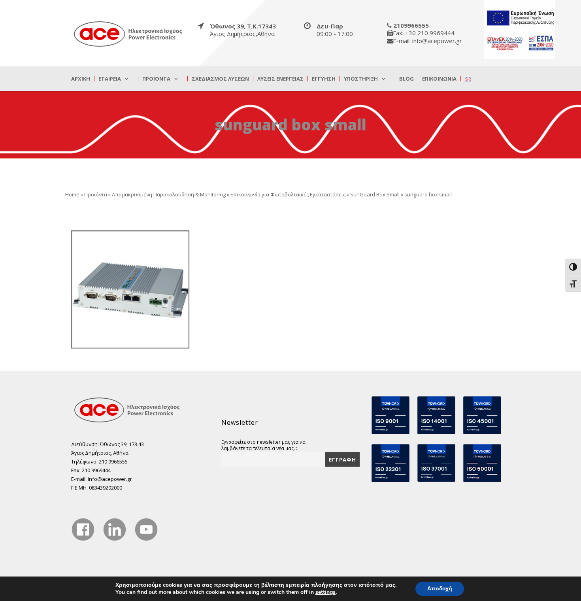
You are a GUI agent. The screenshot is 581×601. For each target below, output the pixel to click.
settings (325, 592)
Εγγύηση (324, 78)
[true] (128, 33)
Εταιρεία (109, 78)
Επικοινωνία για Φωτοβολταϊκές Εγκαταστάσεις (287, 194)
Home (72, 194)
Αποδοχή (439, 588)
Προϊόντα (156, 78)
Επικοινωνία (439, 78)
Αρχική (80, 78)
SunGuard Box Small (375, 194)
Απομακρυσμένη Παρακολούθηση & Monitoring (169, 194)
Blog (406, 78)
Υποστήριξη (361, 78)
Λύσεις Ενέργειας (280, 78)
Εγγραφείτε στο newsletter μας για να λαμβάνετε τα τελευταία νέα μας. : (263, 445)
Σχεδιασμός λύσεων (220, 78)
